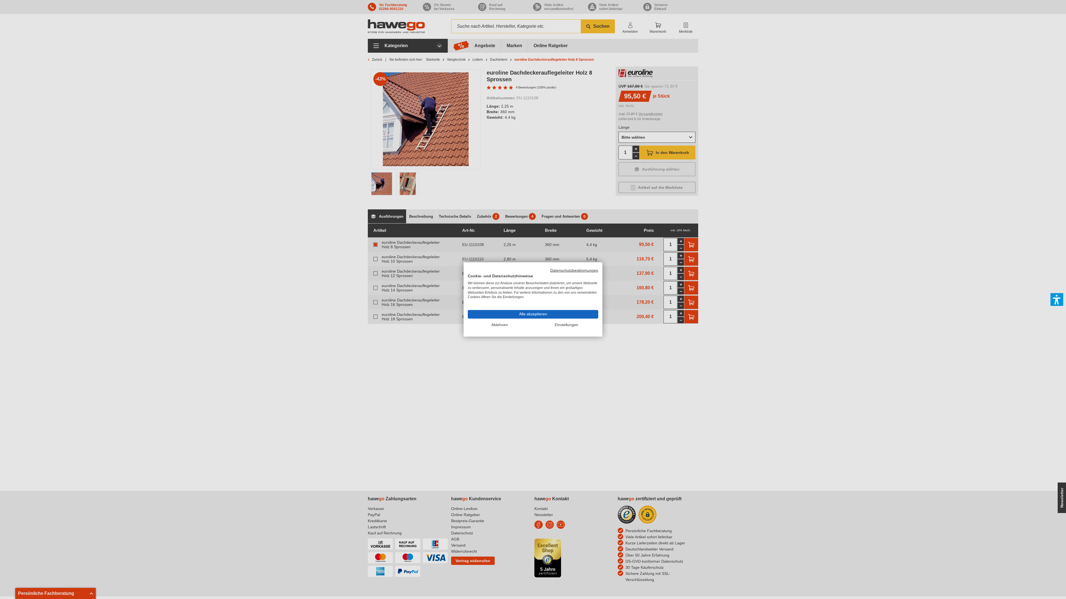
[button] (1056, 299)
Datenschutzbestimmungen (574, 270)
